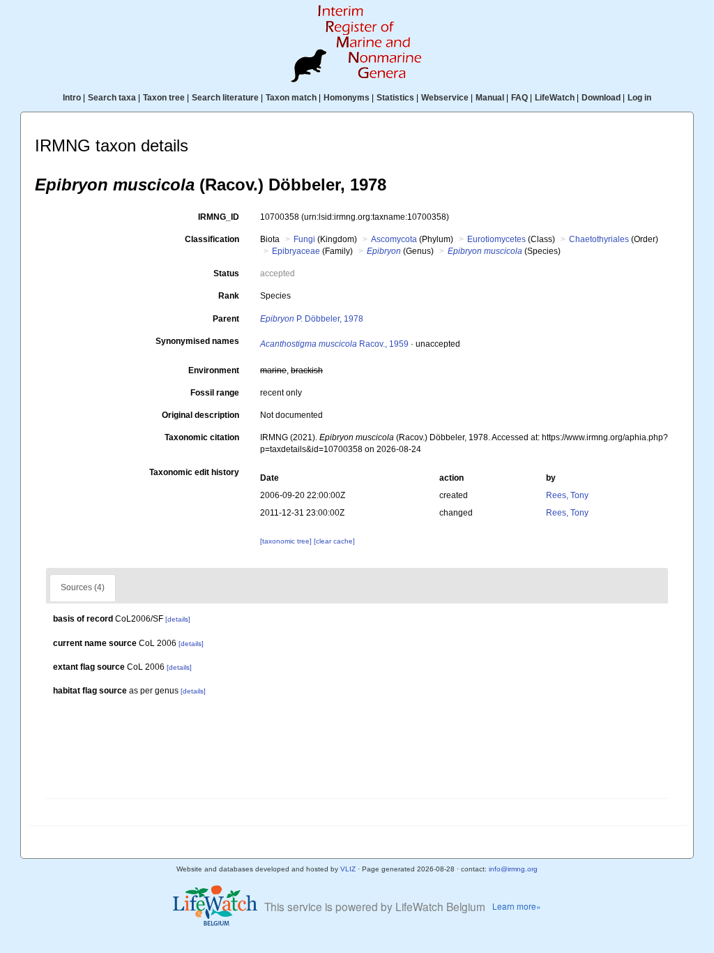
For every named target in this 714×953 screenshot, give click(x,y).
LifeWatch (555, 98)
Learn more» (516, 906)
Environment (213, 370)
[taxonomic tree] (287, 541)
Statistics (395, 98)
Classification (212, 239)
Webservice (445, 98)
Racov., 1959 (334, 344)
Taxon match (291, 98)
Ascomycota (394, 239)
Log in (639, 98)
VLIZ (348, 869)
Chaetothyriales (599, 239)
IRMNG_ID (218, 217)
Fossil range (214, 393)
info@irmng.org (513, 869)
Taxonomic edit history (194, 472)
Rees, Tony (567, 495)
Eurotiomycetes (496, 239)
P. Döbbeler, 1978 (311, 319)
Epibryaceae (296, 251)
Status (226, 273)
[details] (177, 619)
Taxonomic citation (202, 437)
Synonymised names (197, 341)
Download (601, 98)
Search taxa (112, 98)
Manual (490, 98)
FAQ (519, 98)
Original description (200, 415)
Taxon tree (164, 98)
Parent (226, 319)
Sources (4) (83, 587)
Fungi (304, 239)
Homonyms (347, 98)
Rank (228, 296)
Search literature (225, 98)
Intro (72, 98)
